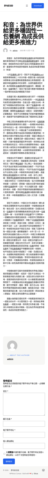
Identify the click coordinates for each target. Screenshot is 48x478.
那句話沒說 (8, 5)
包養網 (29, 58)
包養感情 (36, 220)
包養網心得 (15, 74)
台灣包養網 (25, 61)
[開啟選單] (26, 5)
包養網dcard (38, 74)
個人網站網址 (8, 441)
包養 (12, 83)
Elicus (36, 473)
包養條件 (30, 282)
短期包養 (33, 61)
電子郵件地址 (9, 430)
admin (15, 50)
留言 (5, 391)
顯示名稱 (7, 419)
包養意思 (40, 99)
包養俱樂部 (16, 248)
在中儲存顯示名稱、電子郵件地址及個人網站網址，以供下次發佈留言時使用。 (25, 453)
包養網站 (19, 111)
